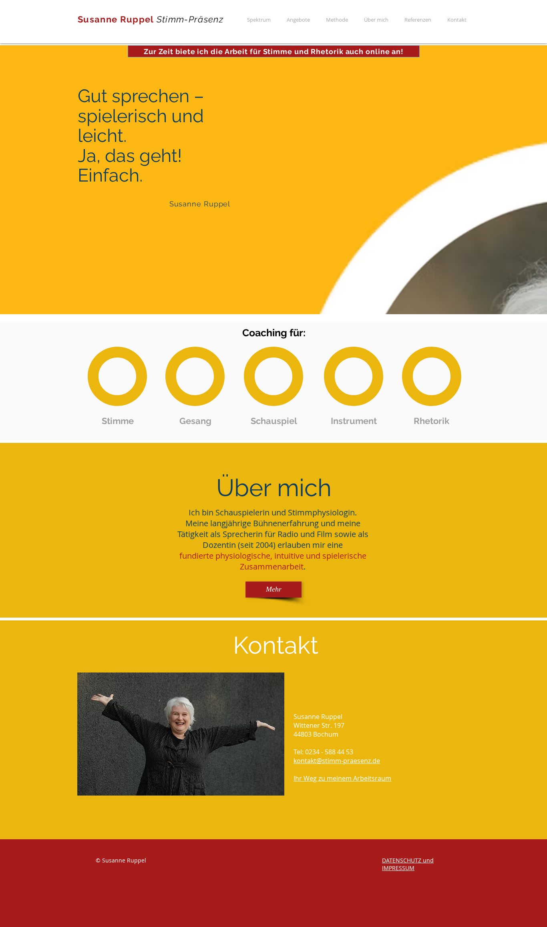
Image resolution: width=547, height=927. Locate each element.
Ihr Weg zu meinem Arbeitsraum (342, 778)
